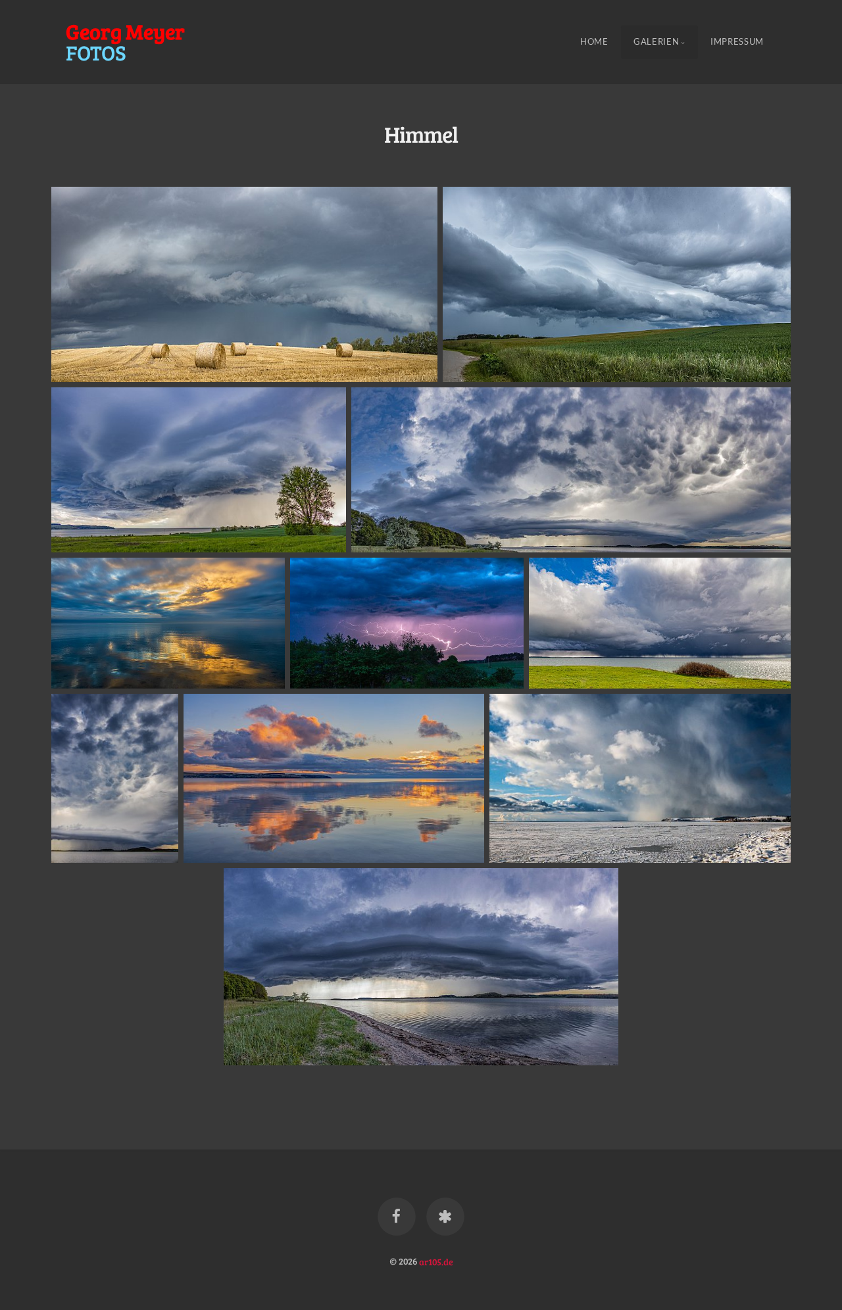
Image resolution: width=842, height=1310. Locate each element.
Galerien (656, 42)
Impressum (737, 42)
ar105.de (436, 1260)
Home (594, 42)
